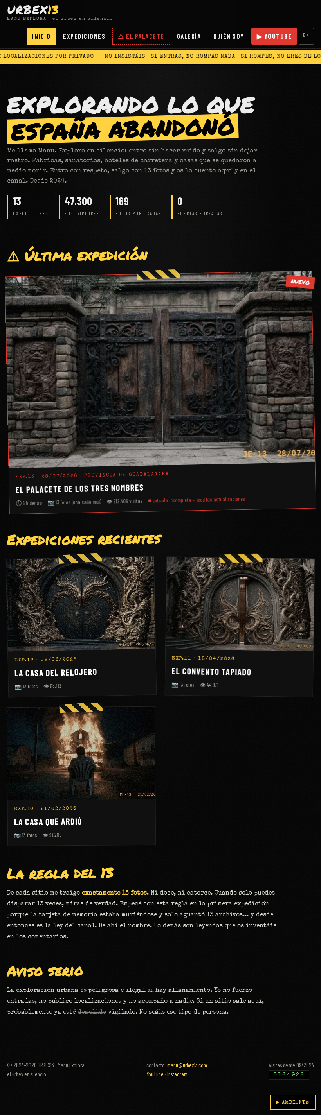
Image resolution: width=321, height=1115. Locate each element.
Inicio (41, 36)
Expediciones (84, 36)
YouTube (155, 1073)
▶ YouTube (274, 36)
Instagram (177, 1073)
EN (306, 35)
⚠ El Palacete (141, 36)
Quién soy (228, 36)
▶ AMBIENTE (292, 1102)
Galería (189, 36)
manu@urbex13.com (187, 1064)
